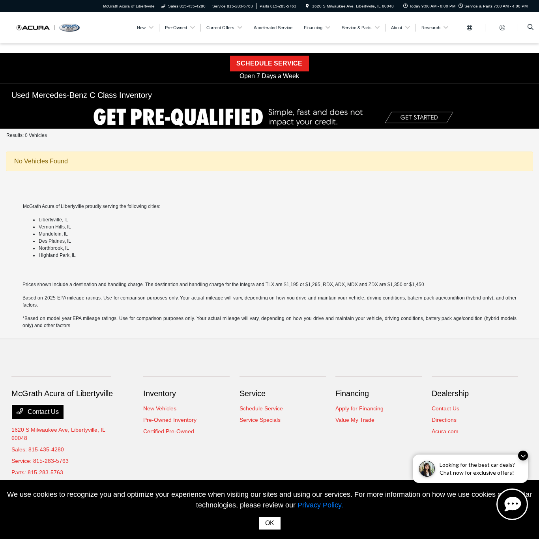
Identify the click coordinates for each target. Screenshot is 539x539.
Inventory (159, 393)
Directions (444, 420)
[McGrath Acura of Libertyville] (47, 27)
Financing (352, 393)
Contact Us (42, 411)
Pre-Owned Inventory (170, 420)
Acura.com (445, 431)
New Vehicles (159, 408)
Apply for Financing (359, 408)
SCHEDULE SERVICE (269, 63)
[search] (530, 27)
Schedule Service (261, 408)
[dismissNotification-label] (523, 455)
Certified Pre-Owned (168, 431)
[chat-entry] (512, 504)
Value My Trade (354, 420)
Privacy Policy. (320, 505)
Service (253, 393)
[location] (307, 6)
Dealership (450, 393)
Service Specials (260, 420)
